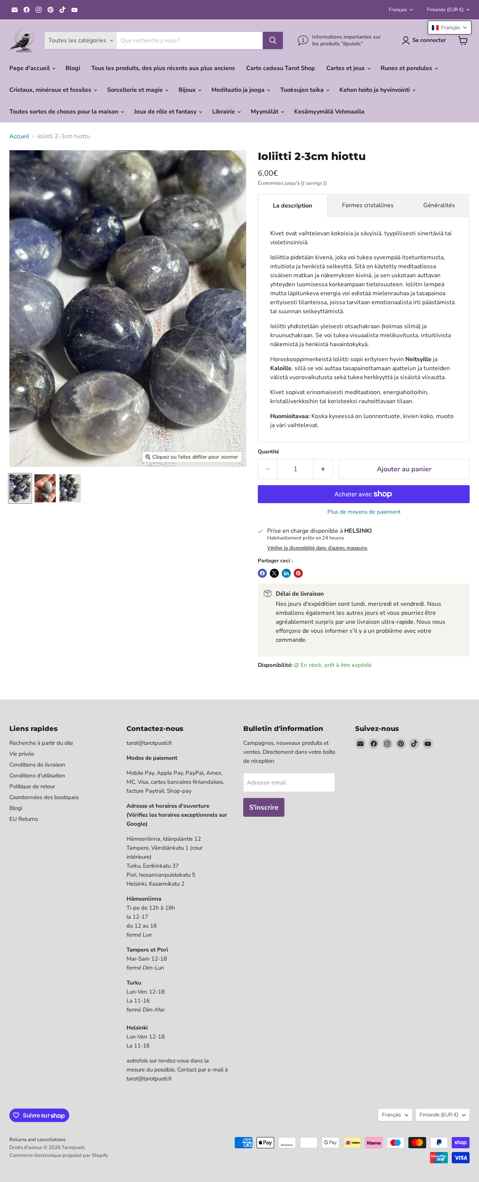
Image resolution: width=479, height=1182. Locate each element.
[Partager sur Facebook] (262, 573)
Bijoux (188, 90)
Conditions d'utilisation (37, 775)
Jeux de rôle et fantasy (166, 112)
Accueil (19, 136)
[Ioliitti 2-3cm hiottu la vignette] (20, 488)
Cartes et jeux (346, 68)
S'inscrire (263, 807)
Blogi (72, 68)
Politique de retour (32, 786)
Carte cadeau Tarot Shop (280, 68)
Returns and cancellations (37, 1139)
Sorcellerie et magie (135, 90)
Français (398, 9)
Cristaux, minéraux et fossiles (51, 90)
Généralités (439, 205)
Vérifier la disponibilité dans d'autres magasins (317, 548)
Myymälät (265, 112)
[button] (449, 27)
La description (292, 206)
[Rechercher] (273, 40)
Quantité (268, 452)
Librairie (224, 112)
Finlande (445, 9)
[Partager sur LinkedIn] (286, 573)
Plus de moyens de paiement (363, 512)
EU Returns (23, 819)
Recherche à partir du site (41, 743)
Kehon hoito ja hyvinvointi (375, 90)
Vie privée (21, 754)
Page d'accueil (30, 68)
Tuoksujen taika (302, 90)
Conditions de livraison (37, 764)
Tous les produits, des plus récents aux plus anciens (163, 68)
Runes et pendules (407, 68)
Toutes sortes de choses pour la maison (64, 112)
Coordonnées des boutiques (44, 797)
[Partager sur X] (274, 573)
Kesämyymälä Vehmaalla (329, 112)
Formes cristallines (368, 205)
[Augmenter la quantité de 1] (323, 469)
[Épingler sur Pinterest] (298, 573)
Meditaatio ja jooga (238, 90)
